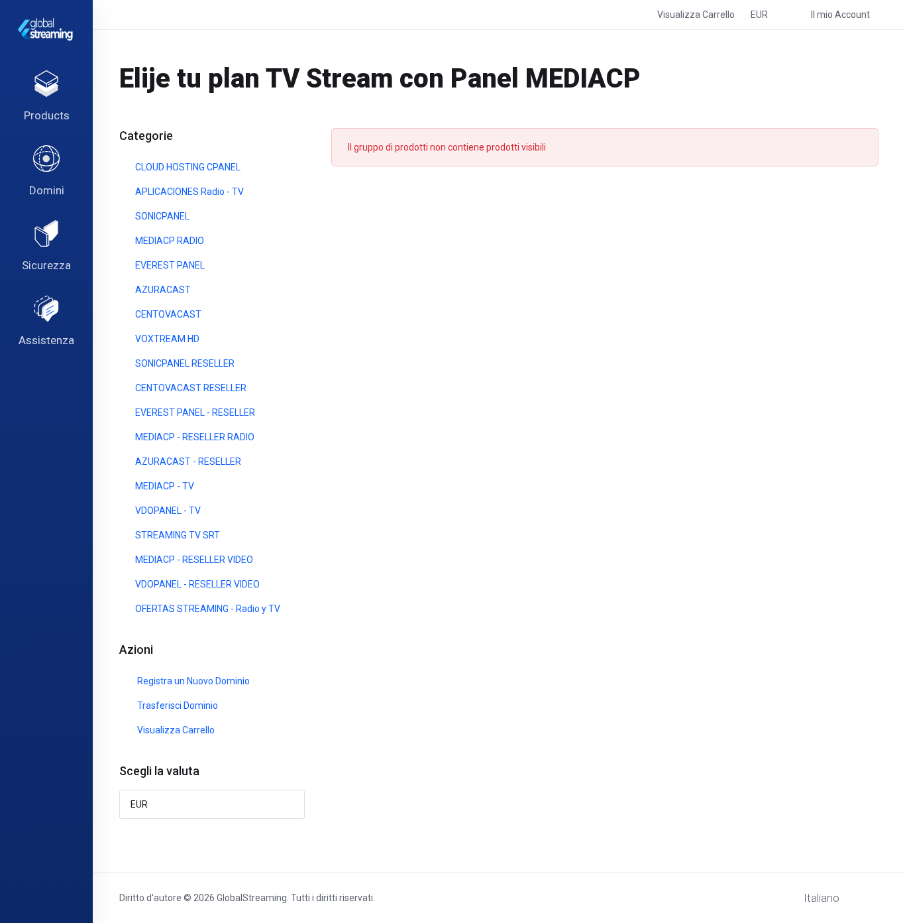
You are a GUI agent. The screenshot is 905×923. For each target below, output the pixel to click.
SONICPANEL (161, 216)
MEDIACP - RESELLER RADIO (193, 437)
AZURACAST (162, 289)
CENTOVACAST (167, 314)
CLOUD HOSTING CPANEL (186, 167)
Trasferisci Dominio (175, 705)
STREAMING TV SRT (176, 535)
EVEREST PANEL (169, 265)
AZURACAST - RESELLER (187, 461)
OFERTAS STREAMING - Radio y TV (206, 608)
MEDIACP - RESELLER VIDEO (193, 559)
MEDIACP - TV (163, 486)
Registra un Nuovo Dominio (191, 681)
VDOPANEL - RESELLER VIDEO (196, 584)
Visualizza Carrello (174, 730)
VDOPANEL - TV (167, 510)
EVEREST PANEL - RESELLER (194, 412)
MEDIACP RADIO (168, 240)
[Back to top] (872, 894)
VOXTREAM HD (166, 339)
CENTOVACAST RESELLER (189, 388)
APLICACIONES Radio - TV (188, 191)
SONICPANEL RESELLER (184, 363)
